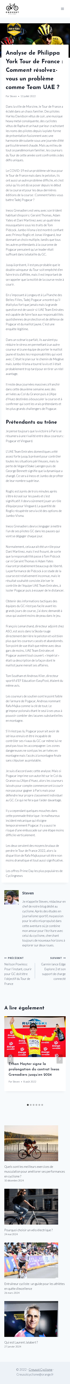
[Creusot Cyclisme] (12, 9)
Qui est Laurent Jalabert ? (21, 1342)
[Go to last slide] (10, 1059)
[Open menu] (62, 8)
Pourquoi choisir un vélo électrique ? (28, 1230)
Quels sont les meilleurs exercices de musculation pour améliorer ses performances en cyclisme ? (34, 1171)
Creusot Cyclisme (40, 1369)
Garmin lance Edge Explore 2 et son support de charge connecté (53, 969)
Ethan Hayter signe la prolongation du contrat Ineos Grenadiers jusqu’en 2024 (34, 1069)
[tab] (28, 1105)
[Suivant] (60, 1059)
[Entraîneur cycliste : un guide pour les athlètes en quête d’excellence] (35, 1260)
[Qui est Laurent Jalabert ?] (35, 1319)
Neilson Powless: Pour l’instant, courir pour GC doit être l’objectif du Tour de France (18, 971)
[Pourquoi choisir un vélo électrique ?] (35, 1207)
